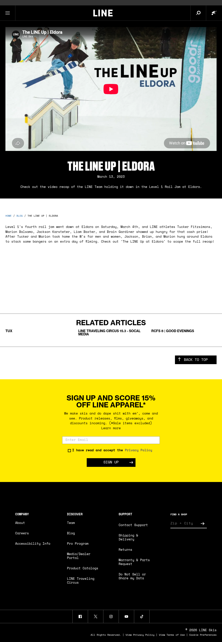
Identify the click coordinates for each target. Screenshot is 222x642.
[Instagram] (111, 616)
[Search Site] (198, 13)
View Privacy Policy (140, 635)
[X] (95, 616)
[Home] (102, 13)
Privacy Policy (138, 450)
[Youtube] (126, 616)
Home (8, 216)
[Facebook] (80, 616)
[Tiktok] (141, 616)
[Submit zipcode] (202, 523)
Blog (19, 216)
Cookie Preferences (203, 635)
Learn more (111, 428)
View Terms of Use (172, 635)
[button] (7, 13)
